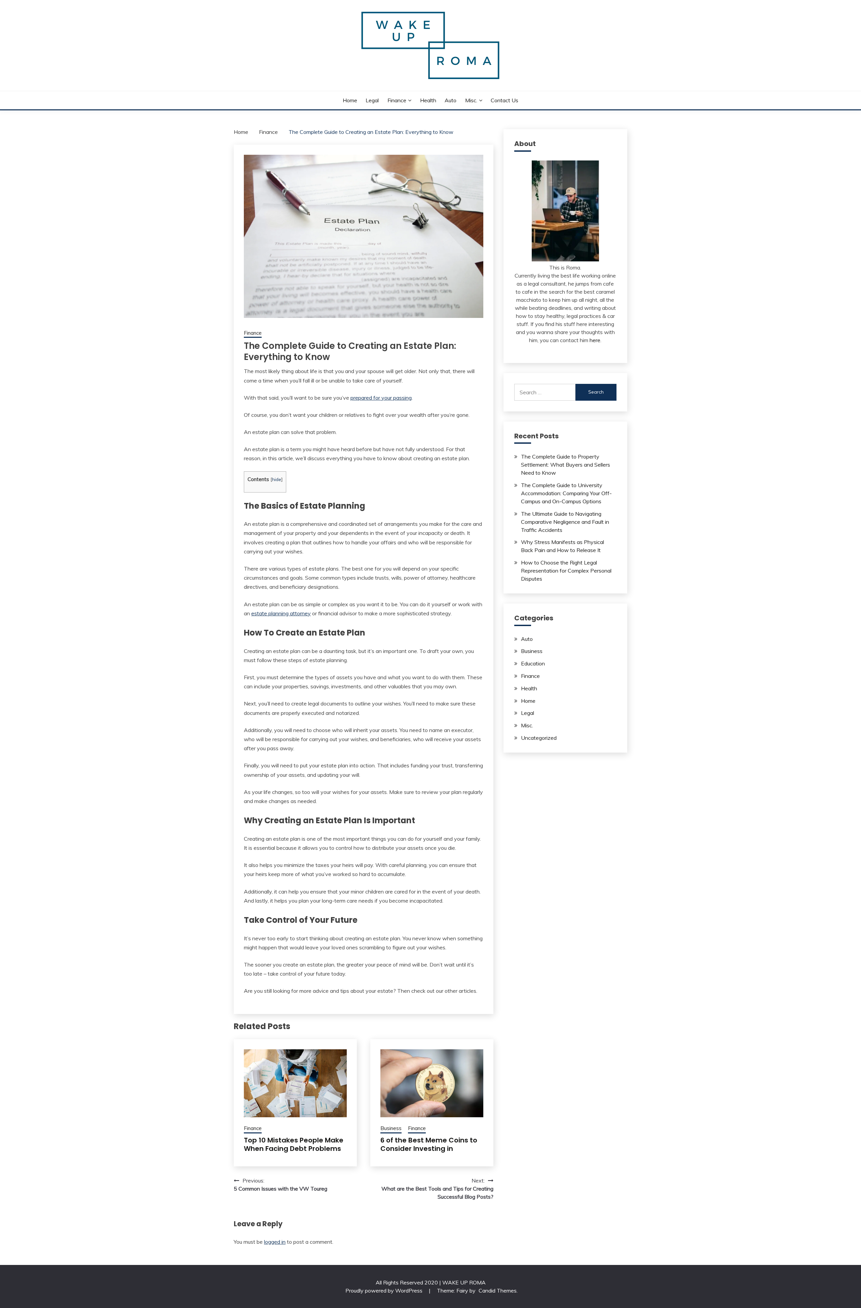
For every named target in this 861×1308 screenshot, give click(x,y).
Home (350, 100)
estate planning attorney (281, 613)
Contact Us (504, 100)
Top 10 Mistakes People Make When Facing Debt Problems (293, 1144)
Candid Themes (498, 1290)
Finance (396, 100)
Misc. (471, 100)
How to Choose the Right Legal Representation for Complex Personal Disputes (566, 570)
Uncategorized (539, 737)
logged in (275, 1241)
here (595, 340)
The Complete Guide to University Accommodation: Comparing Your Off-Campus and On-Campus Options (566, 493)
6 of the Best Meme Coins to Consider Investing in (428, 1144)
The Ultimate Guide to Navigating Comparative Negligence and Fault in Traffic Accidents (565, 521)
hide (276, 479)
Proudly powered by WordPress (384, 1290)
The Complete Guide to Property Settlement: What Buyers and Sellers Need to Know (565, 464)
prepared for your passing (381, 397)
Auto (450, 100)
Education (533, 663)
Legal (372, 100)
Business (391, 1128)
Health (428, 100)
